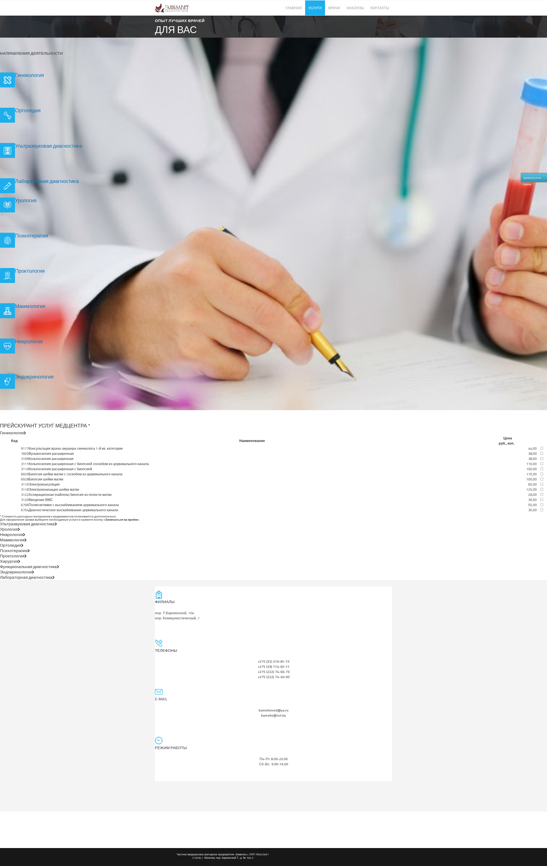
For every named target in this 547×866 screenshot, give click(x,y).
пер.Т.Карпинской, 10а (174, 613)
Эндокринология (34, 376)
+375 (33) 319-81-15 (274, 661)
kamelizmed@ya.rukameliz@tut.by (273, 713)
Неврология (29, 341)
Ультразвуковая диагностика (48, 146)
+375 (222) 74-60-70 (274, 671)
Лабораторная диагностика (47, 181)
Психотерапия (31, 235)
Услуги (315, 7)
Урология (26, 200)
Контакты (380, 7)
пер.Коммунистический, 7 (177, 618)
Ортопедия (28, 110)
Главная (293, 7)
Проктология (30, 271)
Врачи (334, 7)
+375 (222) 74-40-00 (274, 676)
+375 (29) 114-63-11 (274, 666)
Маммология (30, 306)
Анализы (355, 7)
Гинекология (29, 75)
